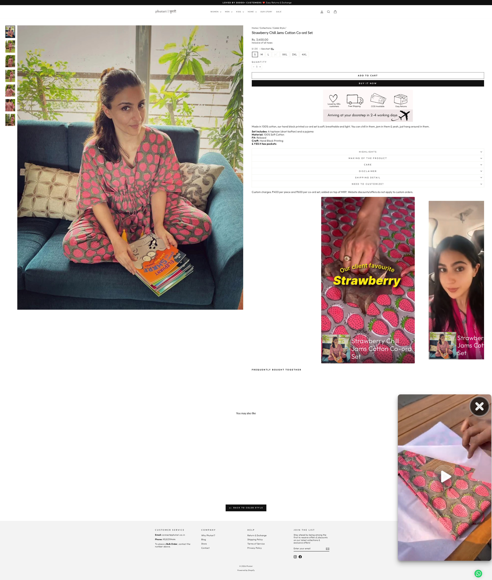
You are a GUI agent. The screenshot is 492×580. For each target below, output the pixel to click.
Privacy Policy (254, 548)
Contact (205, 548)
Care (368, 164)
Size (261, 48)
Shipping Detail (368, 177)
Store (204, 543)
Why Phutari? (208, 535)
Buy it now (368, 83)
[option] (368, 280)
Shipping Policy (255, 539)
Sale (278, 12)
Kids (239, 12)
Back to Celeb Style (248, 508)
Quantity (259, 62)
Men (227, 12)
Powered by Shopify (246, 570)
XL (275, 54)
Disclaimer (368, 171)
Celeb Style (279, 28)
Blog (203, 539)
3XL (294, 54)
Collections (265, 28)
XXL (284, 54)
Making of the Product (368, 158)
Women (215, 12)
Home (251, 12)
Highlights (368, 151)
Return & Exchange (257, 535)
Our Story (266, 12)
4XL (304, 54)
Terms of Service (256, 543)
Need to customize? (368, 184)
